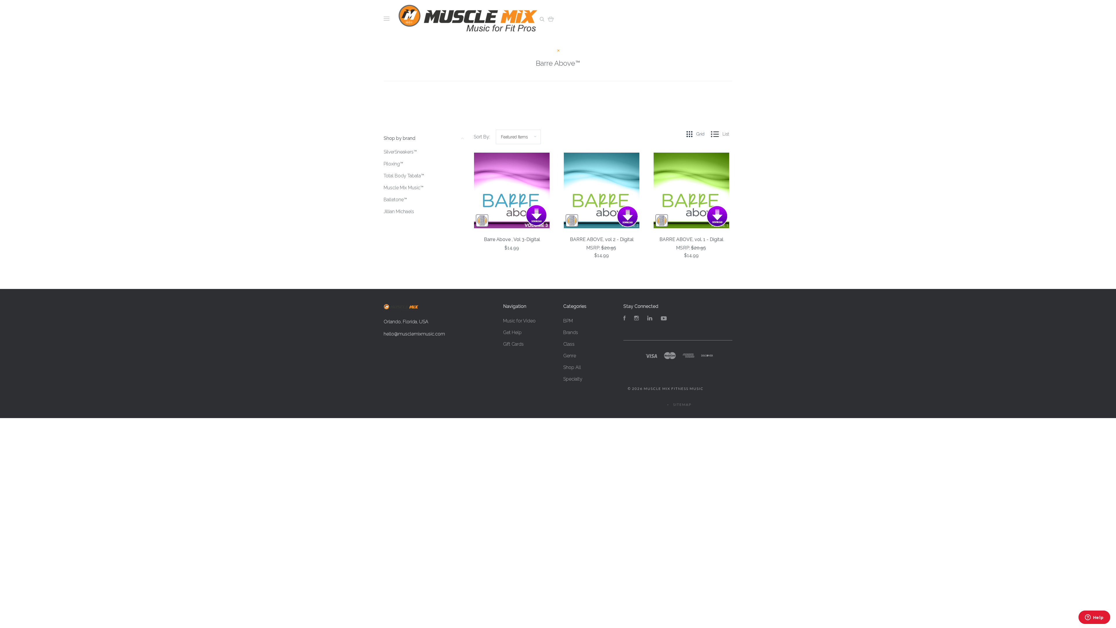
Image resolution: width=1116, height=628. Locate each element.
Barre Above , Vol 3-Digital (512, 239)
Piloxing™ (393, 164)
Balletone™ (395, 199)
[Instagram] (636, 319)
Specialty (572, 379)
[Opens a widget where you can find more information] (1094, 618)
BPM (568, 321)
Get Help (512, 332)
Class (569, 344)
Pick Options (602, 271)
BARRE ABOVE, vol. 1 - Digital (691, 239)
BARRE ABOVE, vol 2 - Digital (602, 239)
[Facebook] (624, 319)
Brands (570, 332)
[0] (551, 18)
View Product (512, 191)
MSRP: (593, 248)
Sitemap (682, 404)
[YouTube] (664, 319)
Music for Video (519, 321)
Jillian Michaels (399, 211)
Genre (569, 355)
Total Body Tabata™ (404, 176)
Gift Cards (513, 344)
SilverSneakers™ (400, 152)
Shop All (572, 367)
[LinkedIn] (649, 319)
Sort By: (482, 137)
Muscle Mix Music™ (403, 187)
